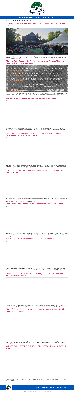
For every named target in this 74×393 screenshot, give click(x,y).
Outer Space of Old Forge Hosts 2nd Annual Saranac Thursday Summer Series (35, 25)
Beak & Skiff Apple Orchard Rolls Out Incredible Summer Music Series (34, 204)
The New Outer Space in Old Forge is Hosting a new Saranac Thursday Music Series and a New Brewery (35, 62)
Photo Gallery (46, 17)
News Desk (37, 17)
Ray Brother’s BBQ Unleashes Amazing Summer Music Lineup (31, 98)
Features (21, 17)
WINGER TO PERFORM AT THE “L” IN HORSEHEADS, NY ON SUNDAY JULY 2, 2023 (36, 347)
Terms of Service (47, 391)
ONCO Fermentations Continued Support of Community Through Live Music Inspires (34, 171)
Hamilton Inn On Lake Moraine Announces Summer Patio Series (32, 239)
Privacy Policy (41, 391)
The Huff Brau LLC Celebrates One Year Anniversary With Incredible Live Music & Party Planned (36, 310)
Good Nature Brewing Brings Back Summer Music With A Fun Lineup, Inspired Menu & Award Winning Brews (34, 134)
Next (66, 383)
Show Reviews (29, 17)
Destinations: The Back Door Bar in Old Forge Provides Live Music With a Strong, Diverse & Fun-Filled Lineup (35, 274)
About (53, 17)
